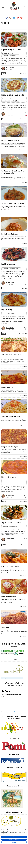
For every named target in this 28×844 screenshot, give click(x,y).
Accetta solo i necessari (14, 839)
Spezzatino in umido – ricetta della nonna (12, 203)
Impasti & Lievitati (6, 100)
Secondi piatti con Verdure (14, 268)
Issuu (9, 712)
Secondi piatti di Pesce (14, 526)
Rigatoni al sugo (6, 309)
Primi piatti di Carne (12, 313)
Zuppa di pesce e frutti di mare (11, 522)
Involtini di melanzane (8, 264)
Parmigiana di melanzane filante (10, 140)
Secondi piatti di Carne (14, 55)
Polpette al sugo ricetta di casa (11, 50)
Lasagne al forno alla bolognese (10, 447)
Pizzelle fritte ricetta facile (8, 597)
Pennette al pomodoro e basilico (10, 566)
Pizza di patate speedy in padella (12, 95)
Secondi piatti (5, 55)
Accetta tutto (14, 836)
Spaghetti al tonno (6, 627)
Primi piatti (5, 313)
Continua (4, 73)
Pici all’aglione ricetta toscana (9, 234)
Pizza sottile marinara (8, 477)
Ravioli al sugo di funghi (7, 387)
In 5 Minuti (13, 100)
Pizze (17, 100)
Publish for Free (18, 712)
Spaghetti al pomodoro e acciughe (10, 416)
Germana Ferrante (10, 67)
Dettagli (14, 842)
